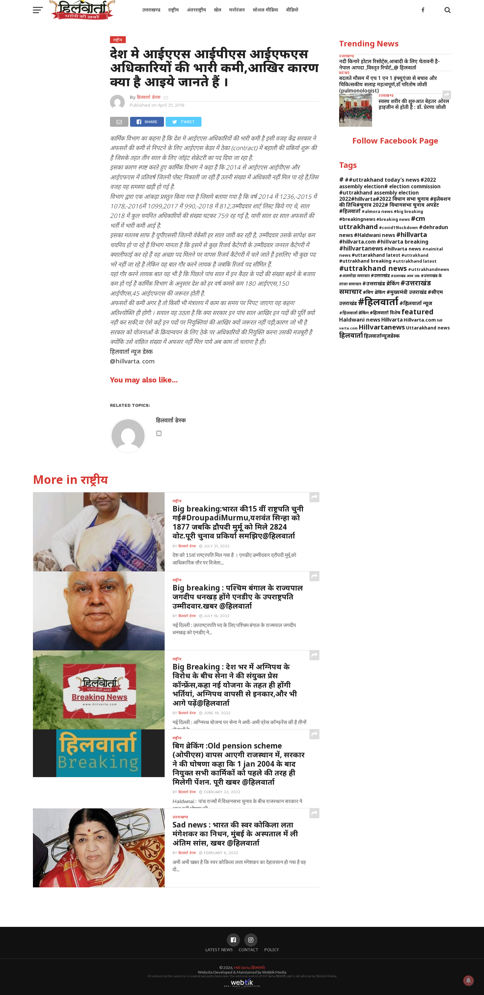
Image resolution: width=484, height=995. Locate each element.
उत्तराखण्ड (151, 10)
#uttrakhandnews (428, 269)
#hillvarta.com (357, 241)
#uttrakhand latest (414, 261)
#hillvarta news (402, 249)
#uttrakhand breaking (365, 261)
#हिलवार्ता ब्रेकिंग (354, 313)
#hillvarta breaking (402, 241)
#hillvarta (411, 234)
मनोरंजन (237, 10)
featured (417, 311)
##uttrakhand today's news (382, 179)
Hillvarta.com (420, 320)
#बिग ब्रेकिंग (374, 292)
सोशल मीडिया (265, 10)
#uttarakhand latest (376, 255)
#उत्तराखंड (380, 275)
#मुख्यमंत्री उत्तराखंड (407, 292)
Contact (248, 950)
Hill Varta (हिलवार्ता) (249, 967)
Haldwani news (359, 319)
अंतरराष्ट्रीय (196, 10)
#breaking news (393, 219)
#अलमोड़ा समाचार (354, 275)
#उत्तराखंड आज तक (405, 276)
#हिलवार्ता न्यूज (415, 303)
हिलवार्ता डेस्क (148, 97)
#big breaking (408, 211)
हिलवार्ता (351, 335)
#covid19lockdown (398, 227)
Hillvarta (392, 319)
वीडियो (292, 10)
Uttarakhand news (428, 328)
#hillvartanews (361, 248)
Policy (271, 950)
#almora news (377, 211)
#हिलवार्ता (378, 301)
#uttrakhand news (373, 268)
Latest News (219, 950)
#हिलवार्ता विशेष (385, 312)
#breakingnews (357, 219)
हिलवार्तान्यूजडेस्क (382, 335)
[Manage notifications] (468, 980)
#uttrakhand (414, 255)
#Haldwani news (374, 235)
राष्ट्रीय (173, 10)
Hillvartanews (382, 326)
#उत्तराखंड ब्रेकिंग (380, 283)
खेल (217, 10)
